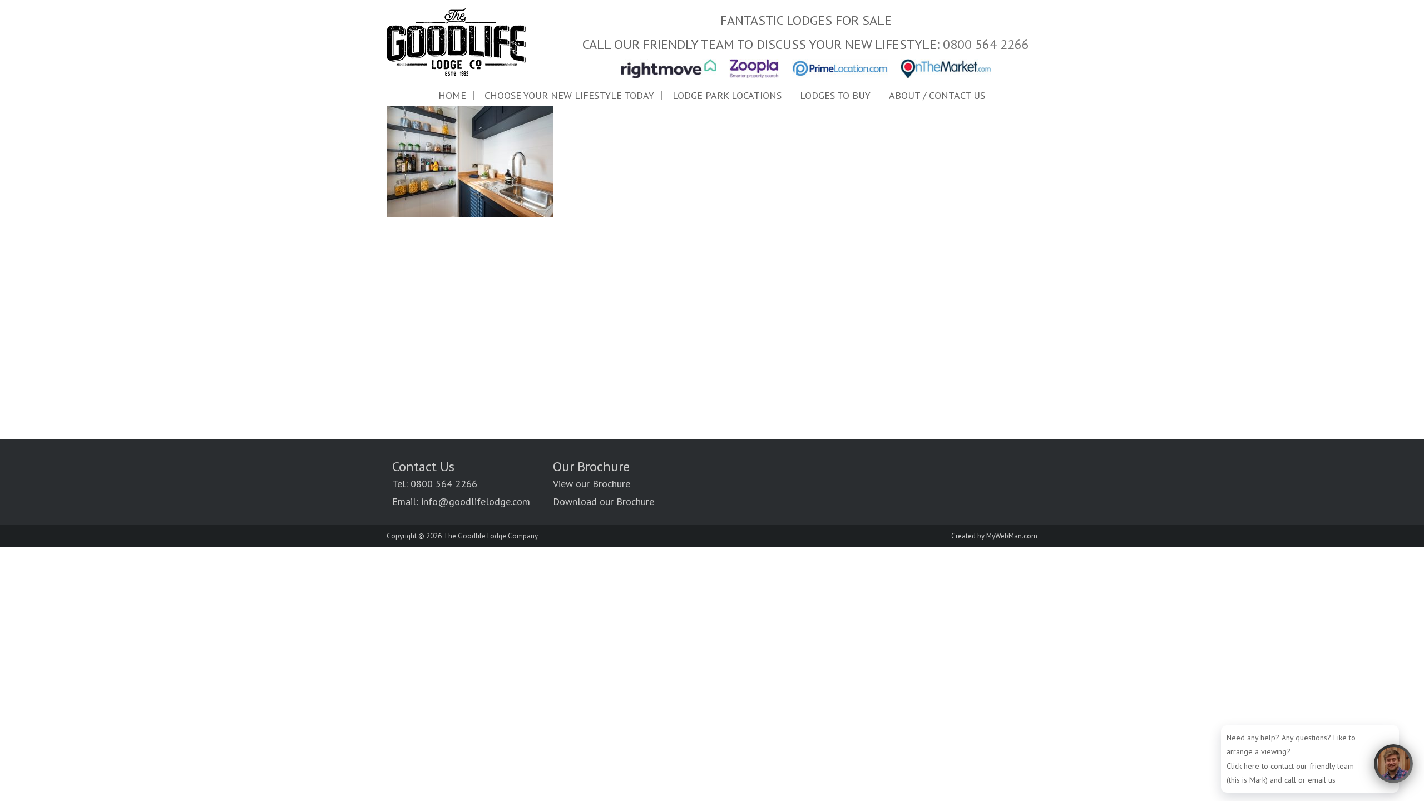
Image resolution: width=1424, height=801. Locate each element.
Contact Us (423, 466)
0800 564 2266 (986, 44)
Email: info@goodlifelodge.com (461, 501)
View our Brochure (591, 483)
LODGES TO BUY (835, 95)
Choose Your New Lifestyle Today (569, 95)
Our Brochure (591, 466)
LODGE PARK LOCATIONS (727, 95)
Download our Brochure (603, 501)
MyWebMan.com (1011, 536)
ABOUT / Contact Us (937, 95)
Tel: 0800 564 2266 (434, 483)
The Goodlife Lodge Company (490, 536)
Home (452, 95)
